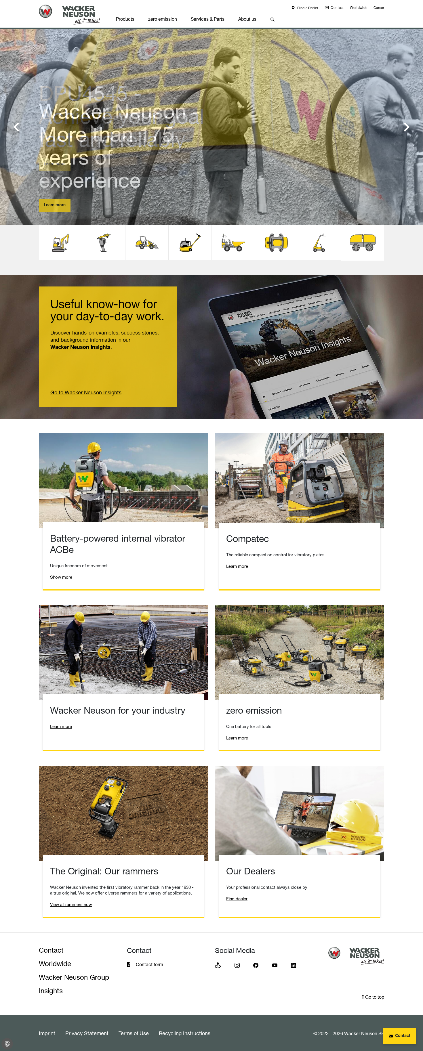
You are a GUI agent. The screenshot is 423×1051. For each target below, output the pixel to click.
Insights (51, 991)
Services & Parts (207, 19)
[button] (16, 127)
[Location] (218, 965)
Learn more (55, 165)
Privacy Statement (86, 1033)
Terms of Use (134, 1033)
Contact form (149, 964)
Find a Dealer (307, 8)
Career (379, 7)
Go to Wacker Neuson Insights (85, 392)
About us (247, 19)
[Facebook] (255, 965)
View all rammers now (71, 904)
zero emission (162, 19)
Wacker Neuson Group (74, 977)
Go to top (374, 997)
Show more (61, 577)
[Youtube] (274, 965)
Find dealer (236, 898)
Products (125, 19)
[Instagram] (237, 965)
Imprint (47, 1033)
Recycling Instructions (184, 1033)
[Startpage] (74, 15)
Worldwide (358, 7)
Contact (337, 7)
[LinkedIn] (293, 965)
